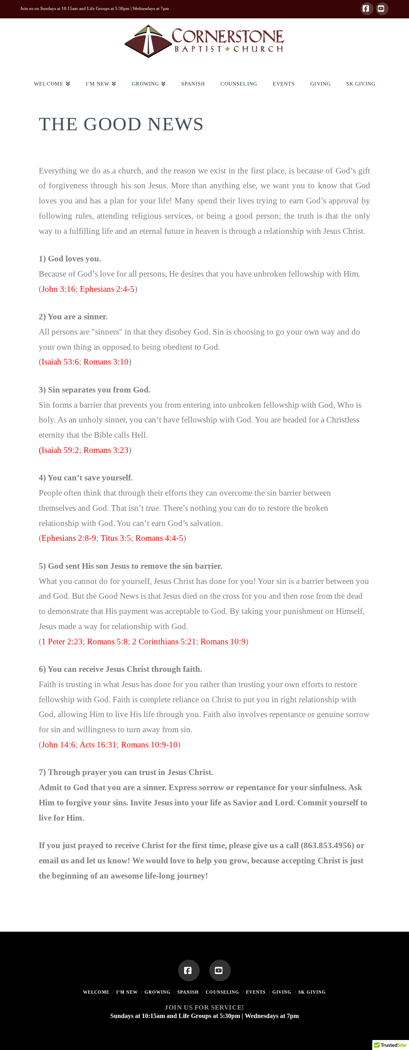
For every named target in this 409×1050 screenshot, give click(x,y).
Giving (282, 992)
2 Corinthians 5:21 (164, 641)
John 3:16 (58, 289)
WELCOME (96, 992)
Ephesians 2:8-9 (69, 538)
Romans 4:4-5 (159, 538)
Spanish (188, 992)
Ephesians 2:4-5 (107, 289)
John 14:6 (58, 744)
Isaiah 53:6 (60, 362)
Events (256, 992)
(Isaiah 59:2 (59, 450)
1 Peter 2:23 (62, 641)
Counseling (222, 992)
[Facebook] (367, 8)
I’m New (127, 992)
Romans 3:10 (106, 362)
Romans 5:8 (107, 641)
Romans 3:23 (106, 450)
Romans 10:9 (223, 641)
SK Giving (312, 992)
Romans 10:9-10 (149, 744)
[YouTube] (382, 8)
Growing (158, 992)
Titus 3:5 (116, 538)
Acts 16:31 (98, 744)
